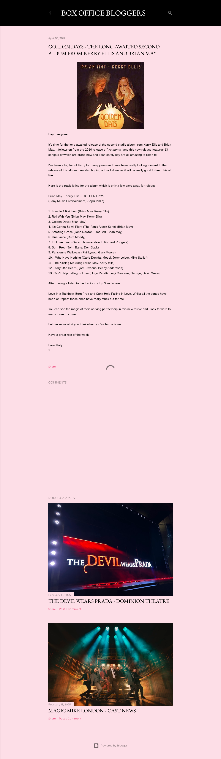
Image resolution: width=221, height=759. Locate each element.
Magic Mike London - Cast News (92, 710)
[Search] (170, 12)
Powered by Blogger (114, 745)
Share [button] (52, 366)
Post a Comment (70, 609)
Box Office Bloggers (103, 13)
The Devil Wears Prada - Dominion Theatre (108, 601)
